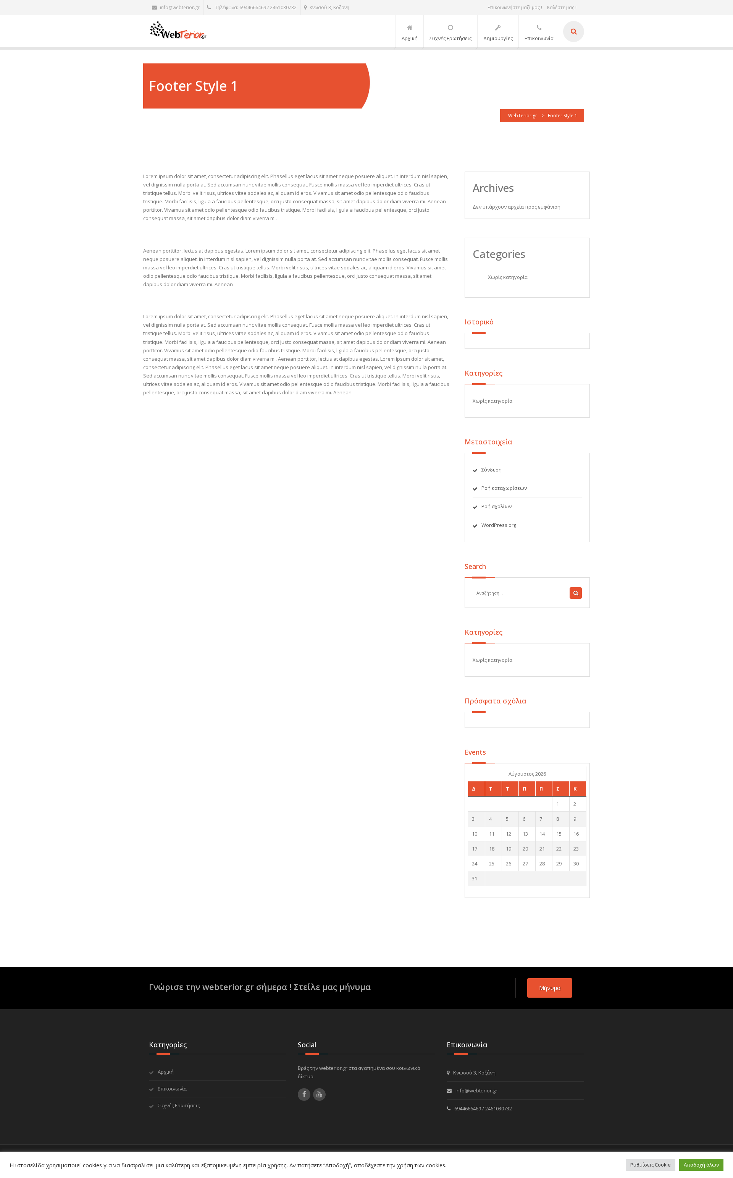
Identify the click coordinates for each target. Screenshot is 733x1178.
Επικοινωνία (172, 1088)
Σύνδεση (491, 469)
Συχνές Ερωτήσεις (179, 1105)
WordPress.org (498, 525)
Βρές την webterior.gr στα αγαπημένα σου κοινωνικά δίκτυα (359, 1072)
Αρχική (166, 1071)
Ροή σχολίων (496, 506)
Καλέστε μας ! (561, 7)
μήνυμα (549, 988)
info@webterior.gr (180, 7)
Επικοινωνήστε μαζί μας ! (515, 7)
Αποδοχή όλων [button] (701, 1164)
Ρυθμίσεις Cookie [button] (650, 1164)
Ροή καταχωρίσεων (504, 487)
